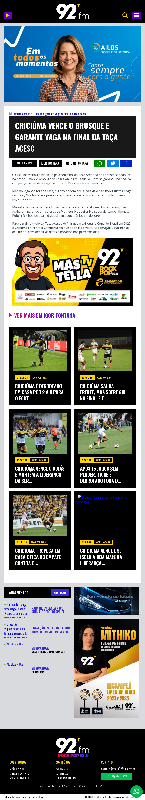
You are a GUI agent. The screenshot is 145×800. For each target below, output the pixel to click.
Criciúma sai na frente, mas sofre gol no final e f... (103, 392)
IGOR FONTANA (50, 163)
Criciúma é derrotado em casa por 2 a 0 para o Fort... (39, 392)
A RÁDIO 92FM (16, 769)
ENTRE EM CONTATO (19, 773)
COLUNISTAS (61, 773)
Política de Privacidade (15, 797)
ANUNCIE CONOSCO (19, 778)
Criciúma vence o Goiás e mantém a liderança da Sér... (40, 474)
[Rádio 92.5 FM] (72, 11)
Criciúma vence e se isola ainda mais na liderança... (101, 557)
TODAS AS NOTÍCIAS (65, 778)
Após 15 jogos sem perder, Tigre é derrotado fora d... (100, 474)
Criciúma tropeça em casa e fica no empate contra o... (38, 557)
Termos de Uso (35, 797)
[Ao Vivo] (8, 15)
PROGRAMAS (61, 769)
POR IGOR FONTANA (76, 163)
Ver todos (59, 593)
